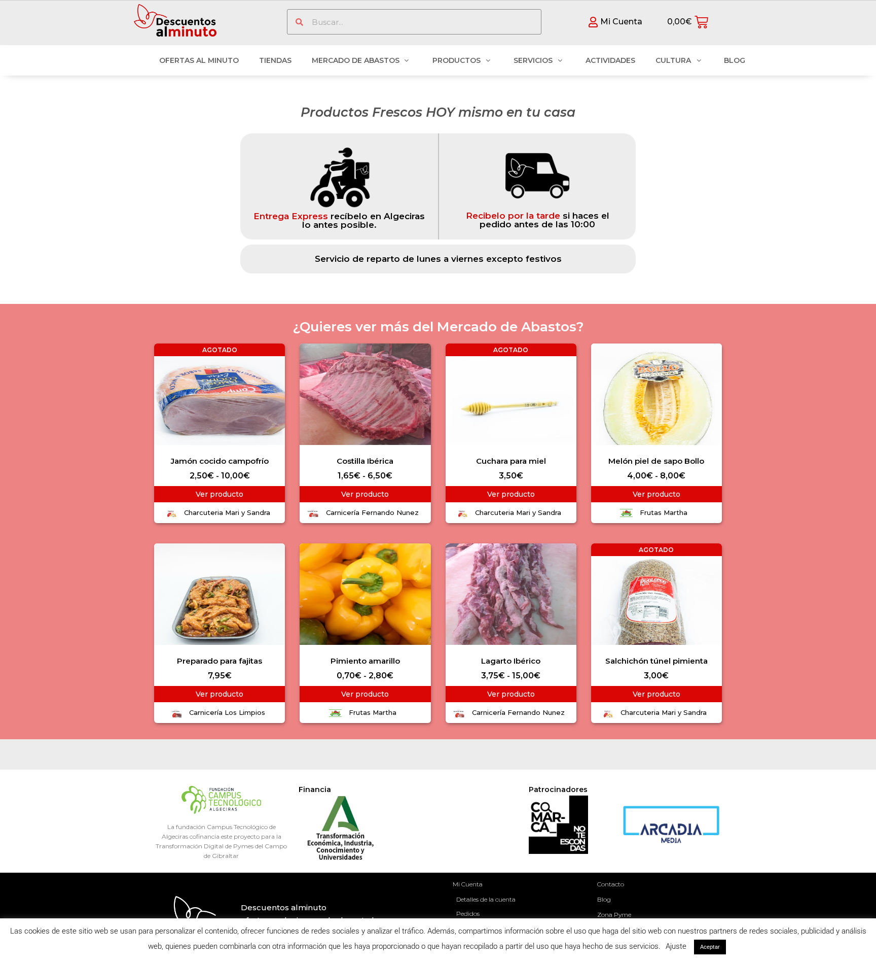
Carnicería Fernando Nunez (372, 512)
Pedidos (468, 913)
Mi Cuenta (468, 884)
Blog (604, 899)
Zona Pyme (614, 914)
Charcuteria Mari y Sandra (227, 512)
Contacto (610, 884)
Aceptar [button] (710, 947)
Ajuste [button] (676, 946)
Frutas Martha (663, 512)
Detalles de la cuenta (486, 899)
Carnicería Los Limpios (227, 712)
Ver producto (219, 494)
